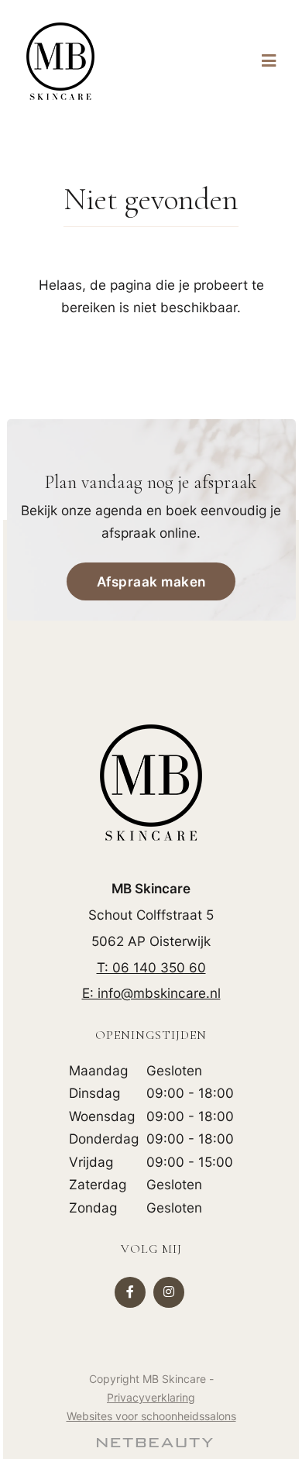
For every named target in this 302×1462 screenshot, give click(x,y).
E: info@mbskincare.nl (151, 993)
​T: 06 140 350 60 (151, 967)
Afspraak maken (151, 581)
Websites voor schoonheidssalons (151, 1415)
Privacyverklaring (151, 1397)
